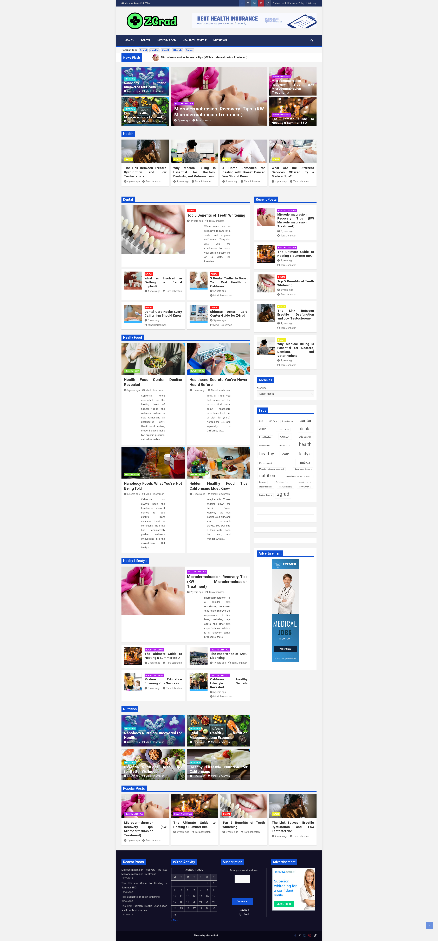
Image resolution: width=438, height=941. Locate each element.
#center (189, 50)
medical (304, 462)
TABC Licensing (285, 487)
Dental (146, 40)
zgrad (283, 494)
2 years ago (183, 120)
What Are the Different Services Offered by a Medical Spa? (293, 172)
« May (174, 920)
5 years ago (133, 91)
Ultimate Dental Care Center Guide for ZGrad (229, 314)
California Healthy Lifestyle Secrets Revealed (229, 683)
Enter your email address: (244, 892)
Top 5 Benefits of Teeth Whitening (216, 215)
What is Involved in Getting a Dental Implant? (163, 282)
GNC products (284, 445)
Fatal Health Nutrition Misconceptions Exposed (145, 115)
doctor (285, 436)
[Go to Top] (429, 925)
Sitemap (312, 3)
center (306, 420)
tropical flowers (265, 495)
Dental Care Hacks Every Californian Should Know (163, 314)
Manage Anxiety (266, 463)
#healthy (154, 50)
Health (129, 40)
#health (165, 50)
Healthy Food (166, 40)
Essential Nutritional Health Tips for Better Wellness (153, 769)
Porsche (262, 482)
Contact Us (278, 3)
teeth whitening (305, 487)
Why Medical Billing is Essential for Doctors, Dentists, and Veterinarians (194, 172)
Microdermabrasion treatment (271, 469)
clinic (262, 429)
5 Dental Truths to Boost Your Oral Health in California (229, 282)
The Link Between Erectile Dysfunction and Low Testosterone (145, 172)
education (305, 436)
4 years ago (133, 181)
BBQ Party (272, 421)
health (305, 444)
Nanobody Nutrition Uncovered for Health (145, 85)
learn (285, 454)
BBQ (261, 421)
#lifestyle (177, 50)
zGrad (245, 914)
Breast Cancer (288, 421)
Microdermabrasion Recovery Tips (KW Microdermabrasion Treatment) (219, 111)
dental (306, 428)
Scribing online (282, 482)
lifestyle (304, 453)
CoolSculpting (283, 429)
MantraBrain (212, 935)
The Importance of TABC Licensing (229, 656)
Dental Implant (265, 437)
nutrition (267, 475)
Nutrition (220, 40)
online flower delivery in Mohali (299, 476)
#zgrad (143, 50)
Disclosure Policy (295, 3)
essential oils (264, 445)
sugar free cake (265, 487)
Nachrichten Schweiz (303, 469)
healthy (266, 453)
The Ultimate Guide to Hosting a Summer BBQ (293, 121)
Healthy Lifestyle (195, 40)
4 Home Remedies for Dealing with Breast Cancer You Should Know (243, 172)
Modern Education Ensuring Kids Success (163, 681)
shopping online (305, 482)
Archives (262, 388)
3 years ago (196, 220)
